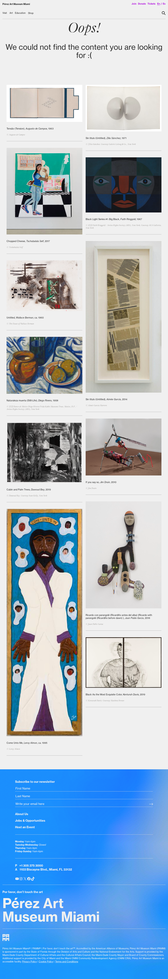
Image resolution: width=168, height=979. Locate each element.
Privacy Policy (29, 961)
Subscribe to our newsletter (35, 782)
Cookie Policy (46, 961)
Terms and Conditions (66, 961)
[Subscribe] (151, 804)
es (164, 3)
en (158, 3)
